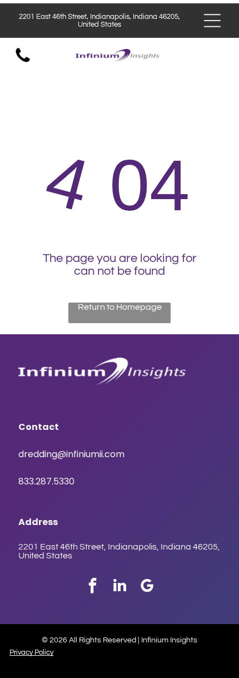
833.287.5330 (46, 481)
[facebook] (92, 587)
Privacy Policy (31, 652)
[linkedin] (119, 587)
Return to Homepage (120, 307)
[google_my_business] (147, 587)
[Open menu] (212, 20)
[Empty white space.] (23, 61)
